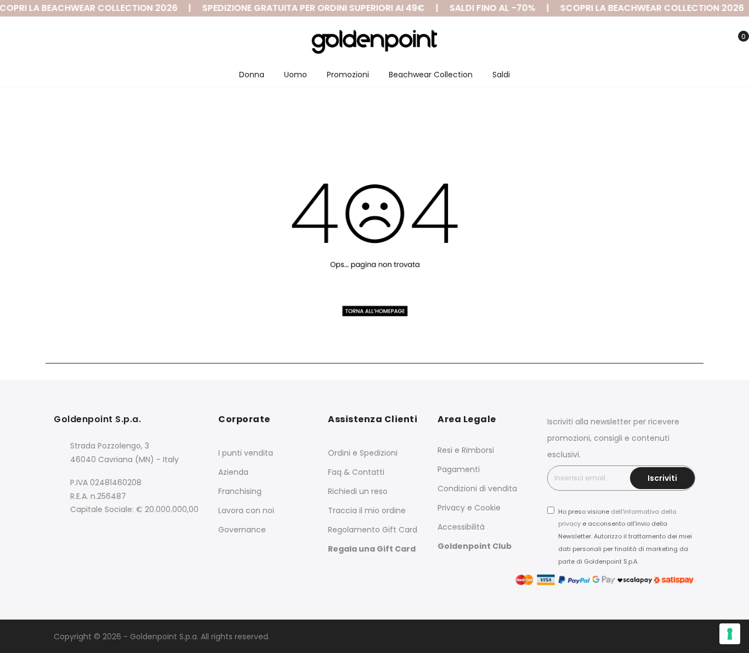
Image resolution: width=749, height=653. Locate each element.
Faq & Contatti (356, 472)
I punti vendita (245, 452)
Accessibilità (461, 526)
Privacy (451, 507)
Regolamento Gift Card (372, 529)
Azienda (233, 472)
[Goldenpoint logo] (374, 41)
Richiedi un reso (358, 491)
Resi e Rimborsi (466, 450)
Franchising (240, 491)
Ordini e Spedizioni (363, 452)
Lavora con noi (246, 510)
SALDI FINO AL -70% (488, 8)
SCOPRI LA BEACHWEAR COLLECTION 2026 (648, 8)
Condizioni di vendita (477, 488)
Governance (242, 529)
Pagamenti (459, 469)
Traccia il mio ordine (367, 510)
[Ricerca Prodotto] (684, 42)
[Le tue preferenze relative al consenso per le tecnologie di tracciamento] (729, 633)
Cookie (487, 507)
